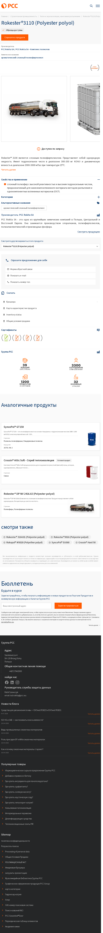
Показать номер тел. (20, 282)
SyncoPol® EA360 (60, 542)
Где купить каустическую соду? (19, 797)
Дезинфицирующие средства (18, 818)
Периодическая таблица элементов (21, 921)
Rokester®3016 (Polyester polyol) (71, 537)
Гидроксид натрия (13, 894)
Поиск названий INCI (14, 910)
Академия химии (12, 926)
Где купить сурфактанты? (16, 786)
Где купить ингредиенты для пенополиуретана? (26, 781)
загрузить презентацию (16, 873)
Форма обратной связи (21, 269)
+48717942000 (15, 671)
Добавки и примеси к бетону (18, 775)
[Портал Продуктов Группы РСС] (9, 6)
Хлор (7, 899)
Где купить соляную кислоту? (18, 792)
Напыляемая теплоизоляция (18, 808)
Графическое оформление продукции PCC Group (27, 883)
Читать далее (8, 169)
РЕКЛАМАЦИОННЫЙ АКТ (15, 862)
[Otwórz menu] (98, 6)
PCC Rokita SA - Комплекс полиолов (32, 49)
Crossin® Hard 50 (86, 542)
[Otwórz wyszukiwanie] (91, 6)
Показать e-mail (18, 275)
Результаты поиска (10, 846)
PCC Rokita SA (7, 49)
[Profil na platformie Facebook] (7, 682)
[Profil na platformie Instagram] (17, 682)
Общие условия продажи (18, 321)
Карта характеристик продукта (21, 308)
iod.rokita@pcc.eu (7, 622)
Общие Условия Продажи (16, 857)
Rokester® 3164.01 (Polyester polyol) (25, 537)
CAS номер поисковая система (19, 905)
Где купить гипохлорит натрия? (19, 802)
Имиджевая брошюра (15, 867)
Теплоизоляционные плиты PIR (19, 824)
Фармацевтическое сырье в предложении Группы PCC (30, 770)
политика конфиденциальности (15, 840)
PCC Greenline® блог (14, 915)
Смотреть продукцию (89, 231)
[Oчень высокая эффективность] (95, 68)
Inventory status (14, 314)
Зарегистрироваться (68, 605)
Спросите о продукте (15, 37)
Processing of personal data (17, 851)
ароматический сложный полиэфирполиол (22, 57)
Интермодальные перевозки (18, 813)
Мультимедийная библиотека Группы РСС (24, 878)
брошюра (10, 301)
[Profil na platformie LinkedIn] (12, 682)
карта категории (12, 889)
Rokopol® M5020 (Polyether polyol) (24, 542)
